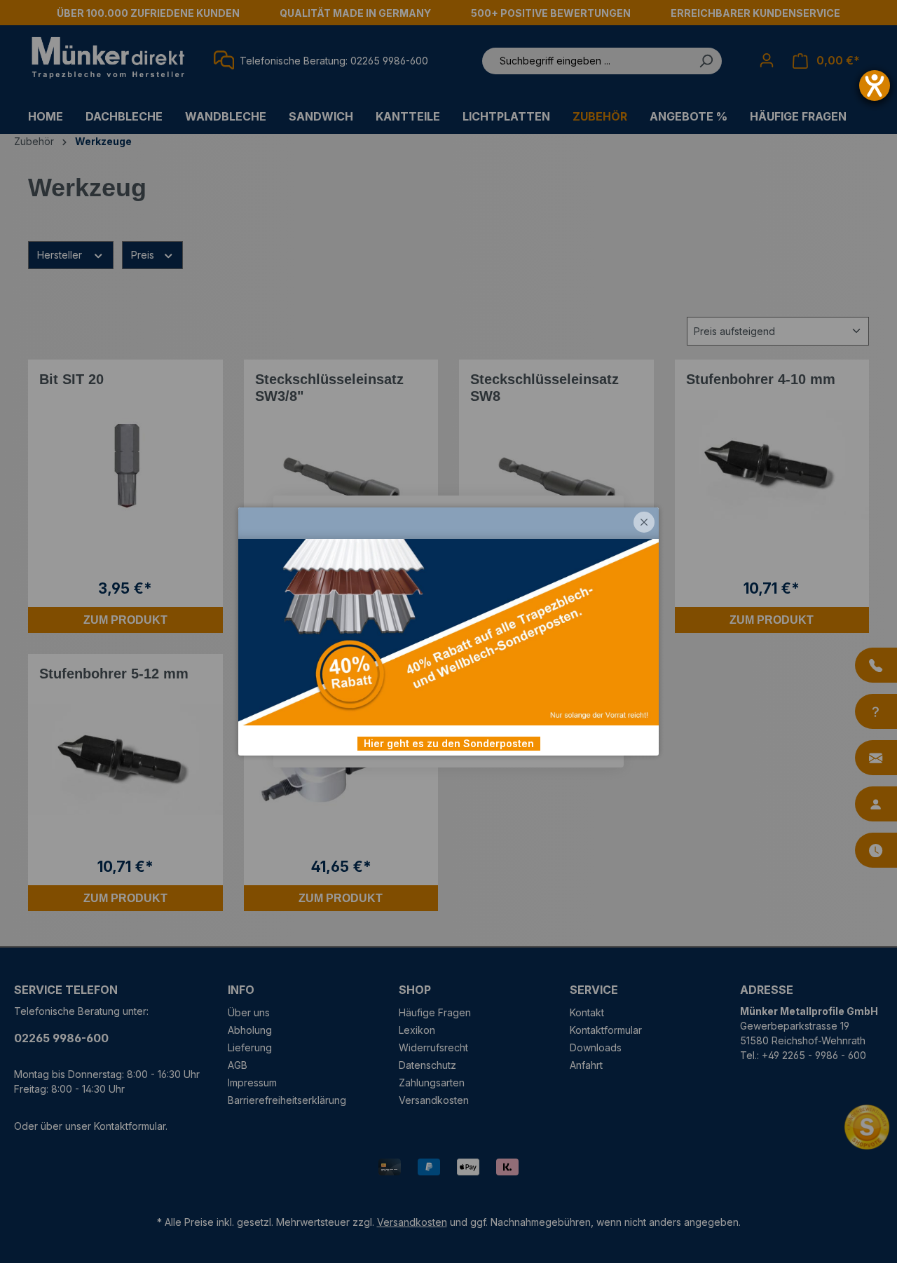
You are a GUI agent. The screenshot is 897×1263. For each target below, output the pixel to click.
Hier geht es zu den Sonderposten (449, 743)
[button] (644, 522)
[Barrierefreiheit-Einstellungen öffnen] (874, 85)
